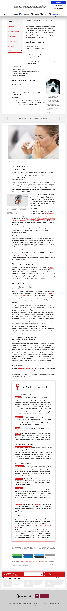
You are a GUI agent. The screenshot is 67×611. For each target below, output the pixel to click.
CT (40, 275)
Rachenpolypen (20, 220)
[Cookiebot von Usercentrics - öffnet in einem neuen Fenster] (6, 14)
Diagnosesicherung (13, 41)
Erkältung (51, 267)
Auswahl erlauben (58, 5)
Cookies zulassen (58, 2)
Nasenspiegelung (48, 273)
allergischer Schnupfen (33, 218)
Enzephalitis (21, 256)
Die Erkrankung (12, 36)
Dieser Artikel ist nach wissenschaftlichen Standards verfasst (31, 561)
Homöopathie (31, 488)
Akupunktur (38, 504)
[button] (17, 555)
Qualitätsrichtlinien (54, 603)
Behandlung (11, 46)
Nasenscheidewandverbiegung (25, 368)
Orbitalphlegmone (31, 254)
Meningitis (48, 254)
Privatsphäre (45, 603)
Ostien (20, 174)
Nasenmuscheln (39, 220)
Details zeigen (55, 14)
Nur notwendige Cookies (58, 8)
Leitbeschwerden (12, 26)
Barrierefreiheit (33, 606)
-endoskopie (15, 275)
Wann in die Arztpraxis (13, 31)
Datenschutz (37, 603)
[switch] (31, 14)
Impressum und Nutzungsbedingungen (22, 603)
